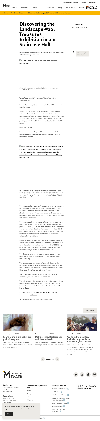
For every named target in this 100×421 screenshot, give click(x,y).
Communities (70, 8)
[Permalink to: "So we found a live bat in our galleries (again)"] (18, 331)
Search (93, 3)
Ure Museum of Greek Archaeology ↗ (58, 410)
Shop (85, 3)
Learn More (28, 409)
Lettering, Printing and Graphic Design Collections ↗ (61, 399)
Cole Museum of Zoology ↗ (60, 395)
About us (30, 397)
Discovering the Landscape (82, 54)
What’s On (24, 8)
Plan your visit (31, 394)
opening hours (24, 107)
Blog (60, 8)
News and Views (19, 13)
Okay (9, 414)
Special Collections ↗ (58, 406)
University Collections (72, 3)
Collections (36, 8)
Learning (49, 8)
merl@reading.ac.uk (42, 292)
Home (6, 13)
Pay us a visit (45, 132)
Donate (81, 8)
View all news (90, 310)
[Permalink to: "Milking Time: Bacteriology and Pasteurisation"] (50, 330)
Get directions (7, 391)
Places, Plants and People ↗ (60, 403)
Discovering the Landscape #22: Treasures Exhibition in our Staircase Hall (49, 13)
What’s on (30, 400)
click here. (33, 295)
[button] (43, 359)
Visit (13, 8)
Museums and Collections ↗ (60, 389)
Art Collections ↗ (57, 392)
